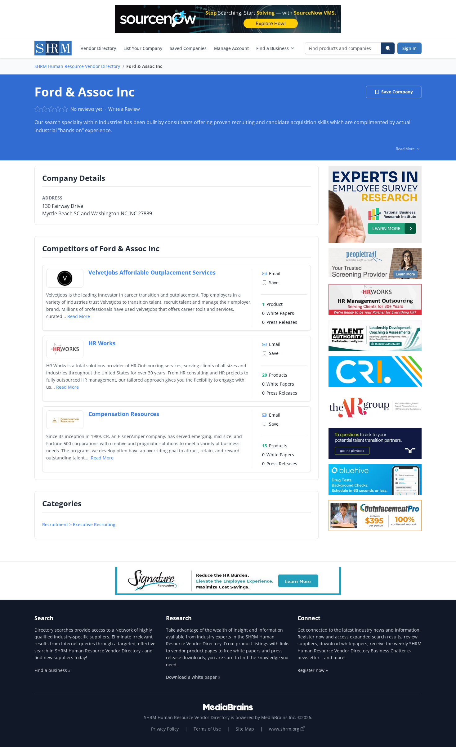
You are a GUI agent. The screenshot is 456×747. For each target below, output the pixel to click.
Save (274, 282)
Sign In (409, 48)
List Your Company (142, 48)
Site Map (245, 729)
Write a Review (124, 109)
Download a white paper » (193, 677)
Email (274, 273)
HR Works (101, 343)
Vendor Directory (98, 48)
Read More (78, 316)
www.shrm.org (285, 729)
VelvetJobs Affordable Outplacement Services (152, 272)
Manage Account (231, 48)
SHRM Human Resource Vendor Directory (77, 66)
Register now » (312, 670)
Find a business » (52, 670)
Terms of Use (207, 729)
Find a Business (272, 48)
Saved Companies (188, 48)
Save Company (397, 92)
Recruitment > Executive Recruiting (78, 524)
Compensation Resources (123, 414)
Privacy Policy (165, 729)
